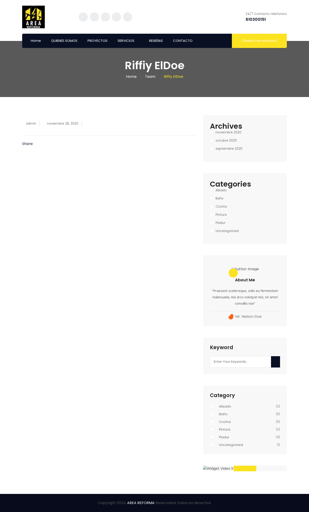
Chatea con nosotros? (259, 40)
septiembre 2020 (229, 148)
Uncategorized (227, 231)
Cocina (221, 206)
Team (150, 76)
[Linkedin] (52, 144)
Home (36, 40)
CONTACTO (183, 40)
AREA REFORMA (141, 502)
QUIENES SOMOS (64, 40)
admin (31, 123)
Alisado (221, 190)
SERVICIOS (126, 40)
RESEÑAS (156, 40)
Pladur (220, 222)
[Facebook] (39, 144)
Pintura (221, 214)
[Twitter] (45, 144)
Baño (219, 198)
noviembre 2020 (228, 132)
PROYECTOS (97, 40)
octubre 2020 (226, 140)
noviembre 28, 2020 (62, 123)
